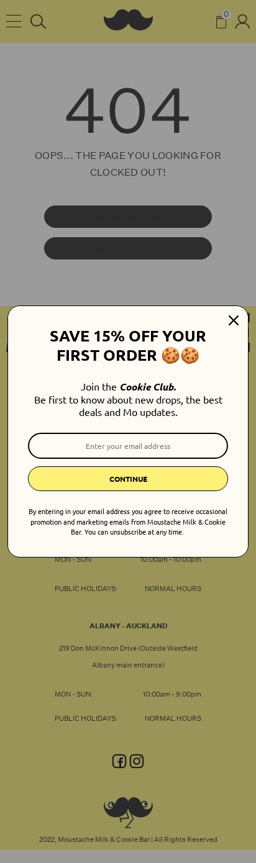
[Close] (234, 320)
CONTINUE (128, 479)
